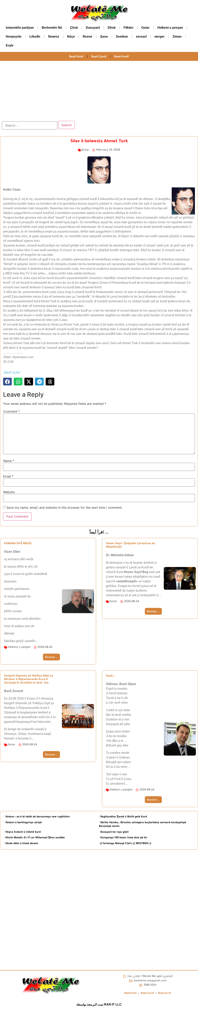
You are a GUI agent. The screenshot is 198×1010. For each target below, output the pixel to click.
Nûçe (71, 36)
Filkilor (128, 27)
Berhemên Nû (52, 27)
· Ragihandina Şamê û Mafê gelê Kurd (123, 816)
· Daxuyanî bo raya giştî (114, 832)
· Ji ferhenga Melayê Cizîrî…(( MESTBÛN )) (125, 843)
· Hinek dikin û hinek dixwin (21, 843)
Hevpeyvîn (13, 36)
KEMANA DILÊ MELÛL (18, 543)
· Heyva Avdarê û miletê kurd (22, 832)
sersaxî (141, 36)
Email (8, 476)
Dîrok (112, 27)
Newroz (53, 36)
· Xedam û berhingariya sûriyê (23, 822)
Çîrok (74, 27)
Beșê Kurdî (121, 56)
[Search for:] (29, 125)
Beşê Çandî (98, 56)
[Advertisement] (99, 90)
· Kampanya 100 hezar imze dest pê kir (123, 837)
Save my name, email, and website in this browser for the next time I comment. (64, 507)
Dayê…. (110, 676)
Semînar (122, 36)
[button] (7, 381)
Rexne (87, 36)
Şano (104, 36)
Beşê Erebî (76, 56)
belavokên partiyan (20, 27)
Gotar (145, 27)
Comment (11, 411)
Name (8, 460)
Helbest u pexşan (170, 27)
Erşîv (9, 45)
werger (159, 36)
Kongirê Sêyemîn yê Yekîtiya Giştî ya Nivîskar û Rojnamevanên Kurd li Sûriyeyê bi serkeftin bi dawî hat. (28, 680)
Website (9, 492)
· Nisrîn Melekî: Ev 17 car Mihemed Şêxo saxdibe (34, 837)
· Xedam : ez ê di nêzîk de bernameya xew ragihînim (37, 816)
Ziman (177, 36)
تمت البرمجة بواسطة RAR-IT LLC (99, 1004)
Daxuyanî (93, 27)
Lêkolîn (34, 36)
